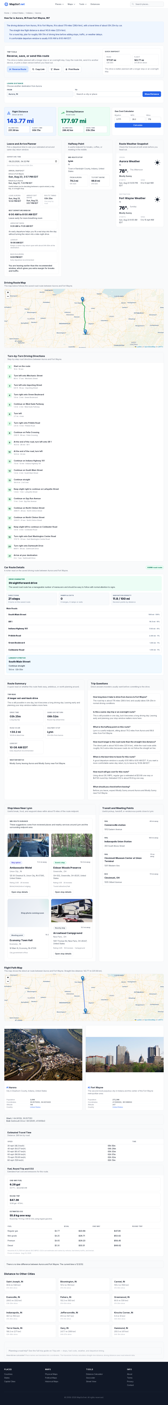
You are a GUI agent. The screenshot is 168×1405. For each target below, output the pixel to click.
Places (58, 4)
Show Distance (152, 94)
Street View (91, 1381)
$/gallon (118, 115)
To (76, 90)
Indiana (29, 13)
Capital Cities (9, 1381)
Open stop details (19, 892)
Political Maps (51, 1378)
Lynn (70, 161)
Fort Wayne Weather (132, 198)
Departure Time (14, 157)
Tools (81, 4)
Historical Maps (51, 1381)
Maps (70, 4)
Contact (130, 1385)
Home (6, 13)
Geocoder (90, 1378)
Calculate (137, 125)
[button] (85, 332)
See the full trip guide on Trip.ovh (44, 1351)
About (129, 1374)
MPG (132, 115)
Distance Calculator (94, 1374)
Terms (129, 1378)
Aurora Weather (129, 161)
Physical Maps (51, 1374)
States (7, 1378)
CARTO (160, 346)
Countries (8, 1374)
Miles (148, 115)
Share (56, 69)
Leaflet (138, 346)
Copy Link (39, 69)
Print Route (74, 69)
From (9, 90)
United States (18, 13)
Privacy (130, 1381)
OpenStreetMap (150, 346)
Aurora (38, 13)
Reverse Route (19, 69)
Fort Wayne (97, 1087)
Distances (95, 4)
